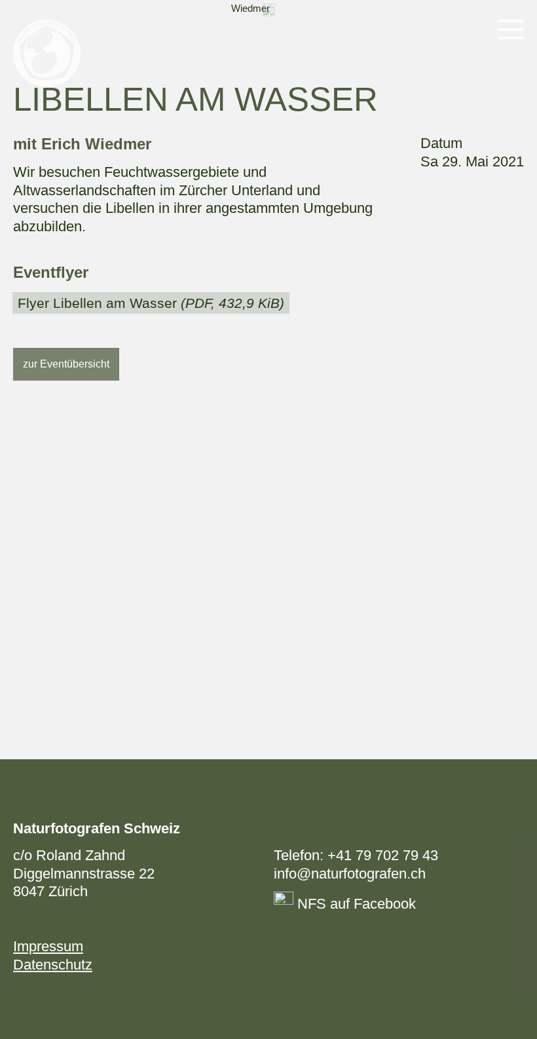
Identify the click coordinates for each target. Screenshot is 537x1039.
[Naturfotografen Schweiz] (47, 53)
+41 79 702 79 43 (382, 855)
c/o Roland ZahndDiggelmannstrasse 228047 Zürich (84, 873)
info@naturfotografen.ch (350, 873)
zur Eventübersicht (66, 363)
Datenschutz (52, 964)
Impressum (48, 946)
